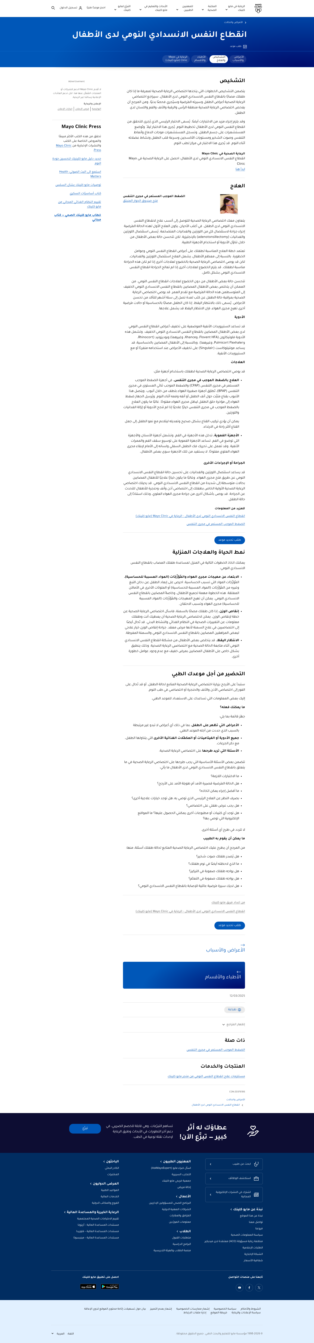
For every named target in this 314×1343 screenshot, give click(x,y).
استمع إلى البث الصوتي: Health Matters (80, 174)
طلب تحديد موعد (229, 540)
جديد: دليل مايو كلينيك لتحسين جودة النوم (76, 161)
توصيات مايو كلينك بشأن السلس (78, 185)
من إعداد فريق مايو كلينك (228, 902)
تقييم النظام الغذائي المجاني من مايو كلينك (79, 204)
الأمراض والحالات (233, 22)
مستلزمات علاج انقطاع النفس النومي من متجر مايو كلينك (206, 1076)
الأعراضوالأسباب (238, 59)
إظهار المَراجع (236, 1024)
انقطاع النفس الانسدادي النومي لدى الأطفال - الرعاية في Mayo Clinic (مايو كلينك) (190, 516)
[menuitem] (238, 59)
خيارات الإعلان (65, 109)
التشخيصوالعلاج (219, 59)
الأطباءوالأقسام (200, 59)
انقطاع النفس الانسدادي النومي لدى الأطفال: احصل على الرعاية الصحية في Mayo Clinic (187, 164)
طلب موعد (235, 46)
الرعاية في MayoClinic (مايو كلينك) (176, 59)
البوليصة (96, 109)
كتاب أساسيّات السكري (85, 193)
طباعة (232, 1009)
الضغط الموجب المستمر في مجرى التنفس (216, 524)
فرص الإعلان (82, 109)
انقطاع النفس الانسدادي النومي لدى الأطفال (159, 35)
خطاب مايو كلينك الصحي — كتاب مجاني (77, 218)
